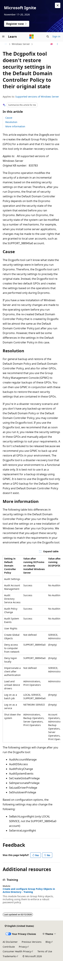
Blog (48, 941)
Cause (8, 117)
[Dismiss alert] (57, 5)
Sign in (56, 36)
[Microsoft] (31, 36)
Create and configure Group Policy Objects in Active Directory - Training (29, 890)
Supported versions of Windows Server (37, 96)
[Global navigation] (3, 37)
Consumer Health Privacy (17, 951)
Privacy (23, 946)
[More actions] (57, 44)
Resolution (11, 122)
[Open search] (47, 37)
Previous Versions (31, 941)
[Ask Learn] (51, 44)
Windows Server (21, 44)
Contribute (9, 946)
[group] (31, 648)
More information (15, 126)
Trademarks (9, 956)
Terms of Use (44, 951)
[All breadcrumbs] (6, 44)
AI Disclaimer (10, 941)
